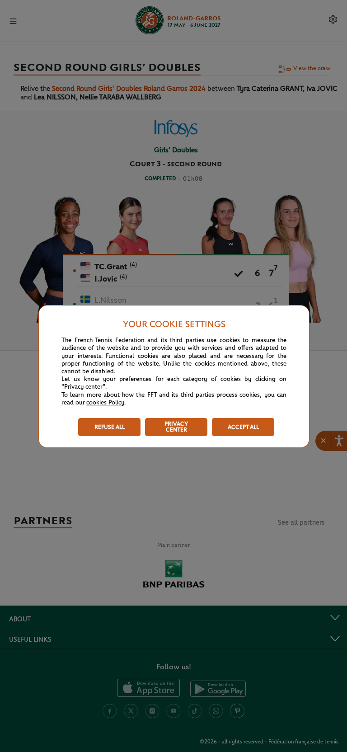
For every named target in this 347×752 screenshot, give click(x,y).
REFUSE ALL (109, 427)
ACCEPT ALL (243, 427)
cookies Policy (105, 403)
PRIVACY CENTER (176, 427)
